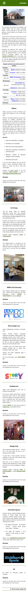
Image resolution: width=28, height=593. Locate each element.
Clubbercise (13, 88)
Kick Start (14, 91)
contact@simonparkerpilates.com (12, 173)
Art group (12, 72)
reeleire (19, 295)
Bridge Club (15, 100)
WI (17, 95)
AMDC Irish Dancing (15, 77)
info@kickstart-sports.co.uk (17, 538)
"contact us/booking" (8, 56)
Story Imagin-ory (19, 82)
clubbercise (6, 407)
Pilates (13, 69)
